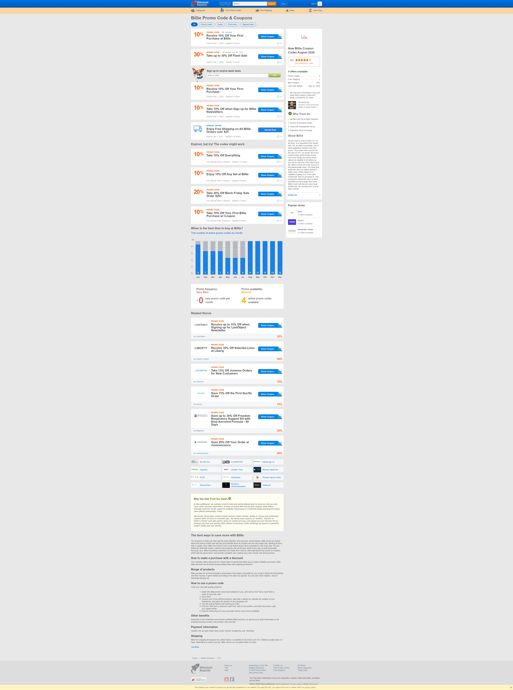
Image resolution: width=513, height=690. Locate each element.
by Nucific (198, 404)
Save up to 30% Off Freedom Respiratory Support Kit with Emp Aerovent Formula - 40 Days (230, 420)
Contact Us (278, 665)
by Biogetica (199, 431)
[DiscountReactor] (200, 4)
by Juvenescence (201, 453)
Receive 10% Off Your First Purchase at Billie (224, 37)
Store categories (305, 668)
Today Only (302, 670)
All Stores (302, 665)
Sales (291, 10)
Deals (220, 24)
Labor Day (317, 10)
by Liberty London (201, 359)
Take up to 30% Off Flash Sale (226, 55)
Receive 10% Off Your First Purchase (224, 90)
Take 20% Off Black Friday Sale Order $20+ (227, 194)
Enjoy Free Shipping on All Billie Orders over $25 (228, 130)
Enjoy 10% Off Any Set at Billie (227, 174)
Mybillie (292, 195)
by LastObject (199, 336)
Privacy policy (296, 684)
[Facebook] (232, 679)
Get (274, 75)
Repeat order (248, 24)
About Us (228, 665)
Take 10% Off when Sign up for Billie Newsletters (231, 110)
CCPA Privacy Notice (257, 670)
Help (226, 670)
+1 (281, 43)
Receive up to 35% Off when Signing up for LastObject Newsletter (230, 327)
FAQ (226, 668)
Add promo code (256, 673)
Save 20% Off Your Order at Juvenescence (230, 444)
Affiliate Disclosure (310, 684)
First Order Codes (233, 10)
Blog (283, 4)
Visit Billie (195, 647)
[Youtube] (226, 679)
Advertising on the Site (258, 665)
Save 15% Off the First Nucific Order (231, 395)
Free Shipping (266, 10)
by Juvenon (198, 382)
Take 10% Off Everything (223, 155)
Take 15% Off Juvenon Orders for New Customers (231, 372)
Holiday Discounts (256, 668)
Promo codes (206, 24)
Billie (209, 597)
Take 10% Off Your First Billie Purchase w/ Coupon (226, 214)
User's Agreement (282, 684)
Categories (200, 10)
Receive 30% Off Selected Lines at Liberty (233, 349)
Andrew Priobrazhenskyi (308, 105)
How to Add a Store (281, 668)
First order (232, 24)
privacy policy (310, 687)
